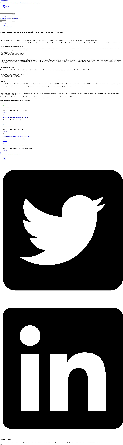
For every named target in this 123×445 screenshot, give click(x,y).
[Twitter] (63, 298)
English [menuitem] (4, 16)
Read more (5, 112)
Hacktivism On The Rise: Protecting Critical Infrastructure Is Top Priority (16, 117)
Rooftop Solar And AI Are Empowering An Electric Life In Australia (15, 145)
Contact (1, 12)
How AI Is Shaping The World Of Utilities (10, 126)
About (4, 156)
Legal (4, 158)
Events (4, 5)
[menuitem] (4, 16)
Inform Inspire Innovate (7, 26)
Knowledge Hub (6, 6)
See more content (3, 152)
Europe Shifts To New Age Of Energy (9, 107)
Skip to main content (4, 0)
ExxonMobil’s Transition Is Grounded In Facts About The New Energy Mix (16, 136)
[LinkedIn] (63, 436)
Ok (1, 444)
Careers (4, 157)
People (4, 7)
